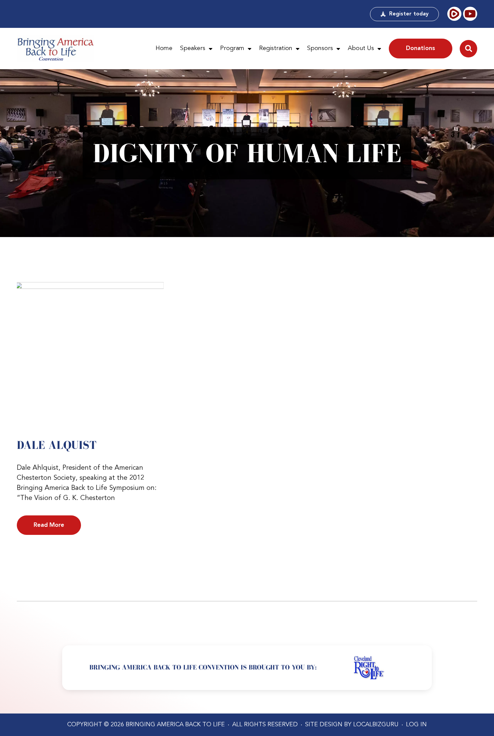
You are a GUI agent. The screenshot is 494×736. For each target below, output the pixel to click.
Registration (275, 48)
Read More (49, 525)
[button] (468, 48)
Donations (420, 48)
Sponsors (320, 48)
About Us (361, 48)
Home (164, 48)
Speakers (192, 48)
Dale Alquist (56, 445)
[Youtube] (470, 14)
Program (232, 48)
